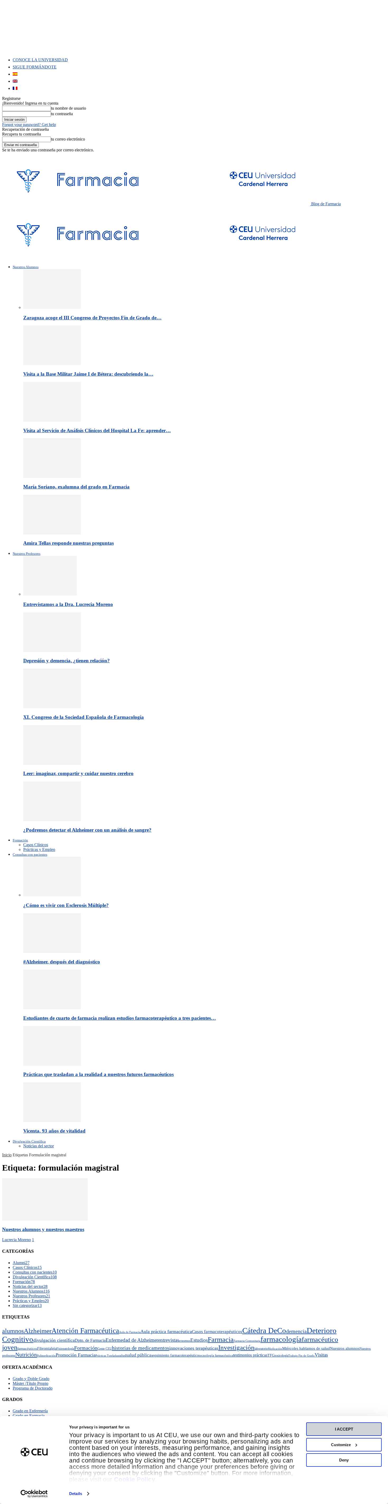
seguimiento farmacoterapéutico (175, 1355)
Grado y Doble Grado (31, 1378)
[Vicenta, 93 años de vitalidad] (52, 1120)
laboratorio (261, 1349)
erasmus (184, 1341)
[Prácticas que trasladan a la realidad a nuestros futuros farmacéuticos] (52, 1064)
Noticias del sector (38, 1146)
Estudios (199, 1340)
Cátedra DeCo (264, 1330)
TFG (271, 1355)
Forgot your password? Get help (29, 124)
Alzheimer (37, 1330)
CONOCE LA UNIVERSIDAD (40, 60)
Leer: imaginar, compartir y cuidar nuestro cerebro (78, 773)
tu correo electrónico (68, 139)
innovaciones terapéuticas (193, 1348)
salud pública (138, 1355)
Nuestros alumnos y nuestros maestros (43, 1229)
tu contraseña (62, 113)
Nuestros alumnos (344, 1348)
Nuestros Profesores (26, 554)
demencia (296, 1331)
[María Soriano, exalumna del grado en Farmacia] (52, 476)
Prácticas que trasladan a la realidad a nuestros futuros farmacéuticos (98, 1074)
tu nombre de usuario (68, 108)
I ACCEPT (344, 1429)
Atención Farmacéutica (85, 1331)
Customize (341, 1444)
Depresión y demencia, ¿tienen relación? (66, 660)
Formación (20, 840)
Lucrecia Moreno (16, 1239)
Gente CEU (104, 1349)
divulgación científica (54, 1340)
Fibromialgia (46, 1348)
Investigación (236, 1347)
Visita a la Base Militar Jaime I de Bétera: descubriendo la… (88, 374)
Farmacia (221, 1339)
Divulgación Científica (29, 1141)
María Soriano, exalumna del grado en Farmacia (76, 487)
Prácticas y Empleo (39, 849)
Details (75, 1493)
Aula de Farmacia (129, 1332)
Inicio (7, 1155)
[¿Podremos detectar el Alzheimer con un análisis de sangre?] (52, 819)
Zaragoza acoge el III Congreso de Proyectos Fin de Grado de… (92, 317)
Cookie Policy (134, 1479)
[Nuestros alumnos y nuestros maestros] (45, 1219)
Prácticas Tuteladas (107, 1355)
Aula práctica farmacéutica (166, 1331)
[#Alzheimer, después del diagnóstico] (52, 951)
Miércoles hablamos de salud (306, 1348)
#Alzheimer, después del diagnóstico (61, 962)
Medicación (275, 1348)
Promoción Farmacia (76, 1355)
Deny (344, 1460)
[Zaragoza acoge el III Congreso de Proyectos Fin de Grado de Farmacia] (52, 307)
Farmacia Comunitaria (247, 1340)
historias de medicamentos (140, 1348)
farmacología (281, 1339)
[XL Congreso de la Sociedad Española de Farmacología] (52, 707)
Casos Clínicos (35, 844)
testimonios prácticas (250, 1355)
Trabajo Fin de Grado (301, 1355)
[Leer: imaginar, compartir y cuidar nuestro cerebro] (52, 763)
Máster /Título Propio (30, 1383)
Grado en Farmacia (29, 1415)
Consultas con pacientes (30, 854)
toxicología (281, 1355)
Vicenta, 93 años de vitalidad (54, 1131)
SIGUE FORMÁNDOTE (34, 67)
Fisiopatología (65, 1349)
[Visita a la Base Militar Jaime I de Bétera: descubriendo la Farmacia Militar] (52, 363)
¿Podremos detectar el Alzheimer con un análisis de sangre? (87, 830)
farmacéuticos (27, 1349)
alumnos (13, 1331)
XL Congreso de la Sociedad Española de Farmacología (83, 717)
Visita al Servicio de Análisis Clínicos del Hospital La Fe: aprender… (97, 430)
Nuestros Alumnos (26, 267)
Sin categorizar (27, 1305)
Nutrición (26, 1355)
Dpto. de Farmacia (90, 1340)
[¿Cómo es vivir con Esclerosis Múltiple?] (52, 895)
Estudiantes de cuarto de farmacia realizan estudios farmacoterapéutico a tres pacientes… (119, 1018)
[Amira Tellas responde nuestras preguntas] (52, 533)
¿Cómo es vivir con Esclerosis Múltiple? (66, 905)
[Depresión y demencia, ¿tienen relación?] (52, 650)
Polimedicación (46, 1355)
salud (122, 1355)
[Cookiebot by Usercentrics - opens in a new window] (34, 1494)
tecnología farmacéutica (216, 1355)
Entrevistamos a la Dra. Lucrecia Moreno (68, 604)
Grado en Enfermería (30, 1411)
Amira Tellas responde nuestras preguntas (68, 543)
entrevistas (168, 1340)
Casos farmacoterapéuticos (217, 1331)
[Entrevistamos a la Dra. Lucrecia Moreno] (50, 594)
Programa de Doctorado (33, 1388)
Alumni (21, 1262)
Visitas (321, 1355)
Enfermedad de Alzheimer (132, 1340)
